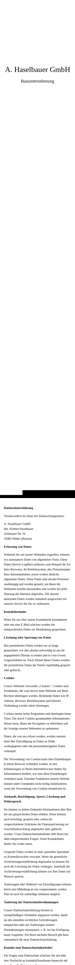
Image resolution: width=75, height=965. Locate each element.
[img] (37, 256)
